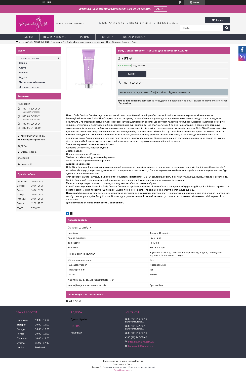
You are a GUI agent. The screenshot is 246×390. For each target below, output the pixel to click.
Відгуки (23, 77)
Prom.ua (139, 361)
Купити (132, 73)
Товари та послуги (54, 37)
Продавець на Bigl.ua (123, 364)
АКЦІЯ (160, 9)
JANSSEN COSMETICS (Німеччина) (44, 42)
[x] (71, 214)
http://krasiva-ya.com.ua (33, 136)
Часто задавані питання (32, 82)
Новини (23, 63)
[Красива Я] (35, 31)
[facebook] (67, 214)
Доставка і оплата (133, 37)
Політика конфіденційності (142, 367)
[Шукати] (226, 28)
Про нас (84, 37)
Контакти (107, 37)
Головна (28, 37)
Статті (22, 67)
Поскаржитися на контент (115, 367)
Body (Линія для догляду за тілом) (85, 42)
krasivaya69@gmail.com (33, 139)
